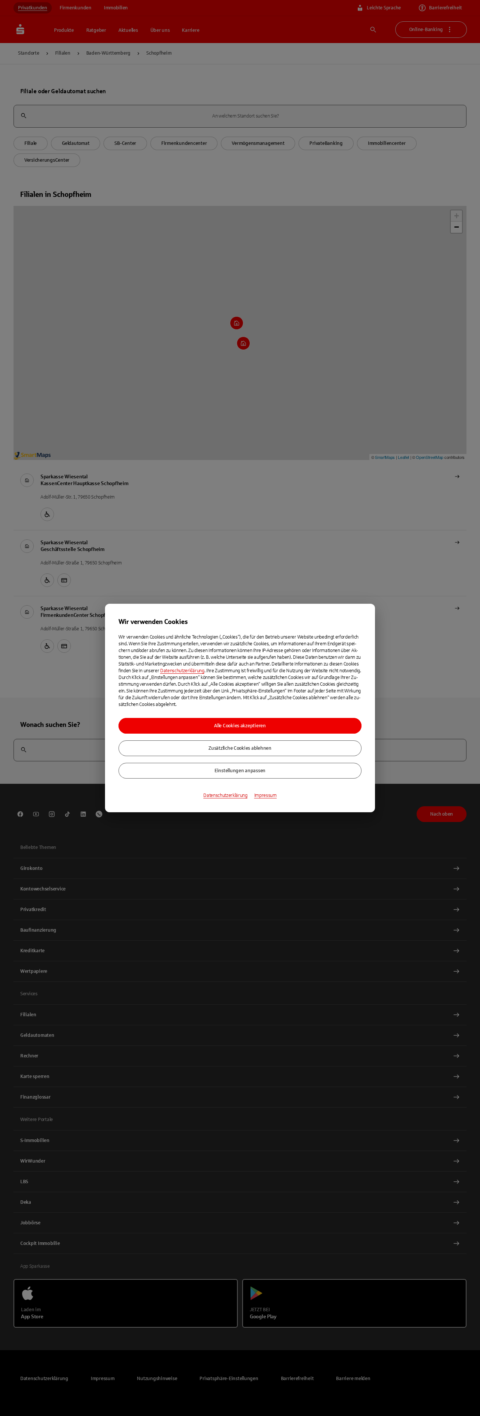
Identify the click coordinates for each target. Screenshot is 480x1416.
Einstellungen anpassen (240, 770)
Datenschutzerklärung (182, 670)
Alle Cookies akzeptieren (240, 725)
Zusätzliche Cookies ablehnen (240, 748)
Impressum (265, 795)
